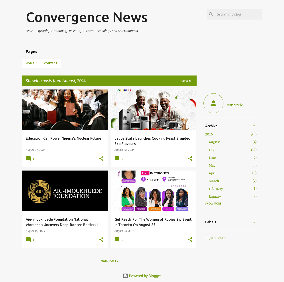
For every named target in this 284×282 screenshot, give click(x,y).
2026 (209, 134)
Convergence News (87, 17)
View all (187, 81)
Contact (50, 63)
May (212, 165)
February (216, 189)
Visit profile (235, 105)
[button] (101, 159)
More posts (109, 260)
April (212, 173)
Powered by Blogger (144, 276)
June (212, 158)
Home (30, 63)
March (214, 181)
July (211, 150)
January (215, 197)
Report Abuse (215, 238)
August (214, 142)
